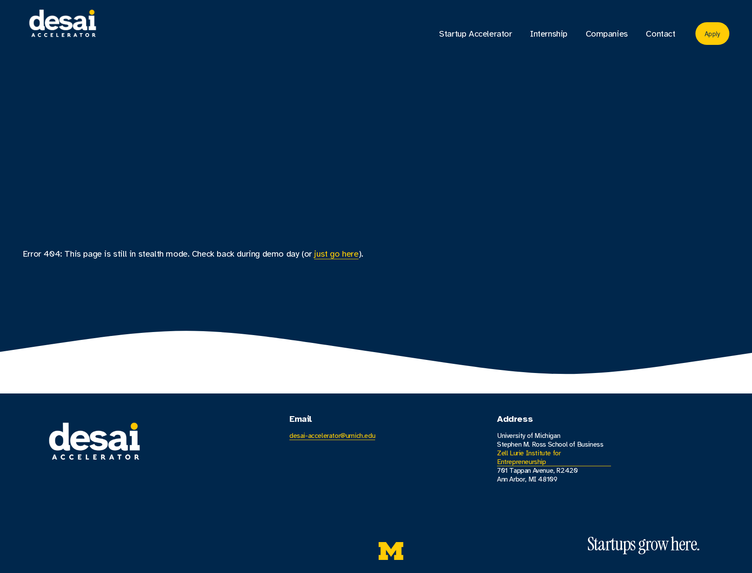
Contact (660, 33)
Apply (712, 33)
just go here (336, 253)
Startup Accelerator (475, 33)
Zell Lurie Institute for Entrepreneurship (529, 457)
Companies (607, 33)
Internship (548, 33)
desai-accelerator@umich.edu (332, 435)
